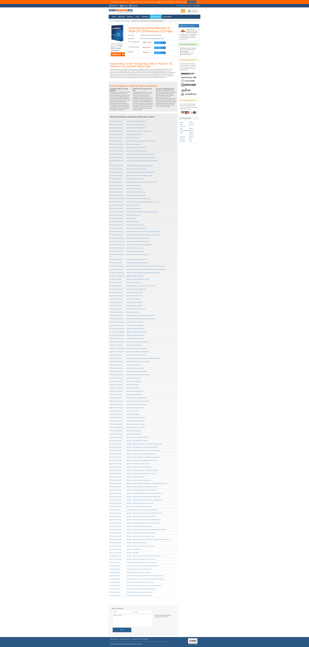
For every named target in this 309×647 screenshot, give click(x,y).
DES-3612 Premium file (115, 453)
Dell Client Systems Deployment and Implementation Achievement (143, 272)
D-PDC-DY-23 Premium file (116, 401)
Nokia (181, 132)
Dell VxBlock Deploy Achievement (135, 276)
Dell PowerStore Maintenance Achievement (138, 341)
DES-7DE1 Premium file (115, 506)
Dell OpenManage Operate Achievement (137, 348)
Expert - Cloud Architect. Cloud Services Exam (138, 463)
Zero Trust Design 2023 (133, 411)
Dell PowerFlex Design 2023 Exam (135, 391)
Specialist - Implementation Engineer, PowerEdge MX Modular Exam (144, 519)
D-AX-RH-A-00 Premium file (117, 269)
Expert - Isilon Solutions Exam (134, 549)
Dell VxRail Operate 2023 (133, 388)
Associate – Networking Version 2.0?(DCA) (137, 440)
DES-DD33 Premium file (115, 473)
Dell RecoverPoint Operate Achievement (137, 151)
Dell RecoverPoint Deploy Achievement (136, 147)
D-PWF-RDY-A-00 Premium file (117, 244)
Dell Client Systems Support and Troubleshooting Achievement (143, 211)
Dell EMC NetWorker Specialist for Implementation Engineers (142, 486)
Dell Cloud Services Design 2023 (135, 292)
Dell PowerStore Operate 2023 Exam (136, 427)
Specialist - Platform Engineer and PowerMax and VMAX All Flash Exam (144, 513)
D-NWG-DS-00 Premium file (117, 221)
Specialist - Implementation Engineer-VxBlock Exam (139, 526)
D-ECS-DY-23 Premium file (116, 378)
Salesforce (182, 136)
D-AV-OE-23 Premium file (116, 137)
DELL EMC (117, 21)
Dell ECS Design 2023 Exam (133, 414)
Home (178, 5)
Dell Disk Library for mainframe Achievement (138, 262)
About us (128, 639)
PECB (190, 141)
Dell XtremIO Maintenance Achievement (137, 332)
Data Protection (125, 21)
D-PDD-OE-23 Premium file (116, 127)
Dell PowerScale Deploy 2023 (134, 345)
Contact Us (189, 5)
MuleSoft (182, 139)
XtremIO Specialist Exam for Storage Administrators (140, 569)
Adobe (181, 122)
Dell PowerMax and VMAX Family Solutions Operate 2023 (141, 318)
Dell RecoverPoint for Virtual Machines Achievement (140, 165)
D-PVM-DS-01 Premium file (116, 188)
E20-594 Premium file (115, 579)
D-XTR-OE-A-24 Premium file (117, 335)
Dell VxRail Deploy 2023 (132, 384)
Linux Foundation (184, 130)
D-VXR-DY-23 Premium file (116, 384)
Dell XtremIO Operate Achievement (136, 335)
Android (191, 122)
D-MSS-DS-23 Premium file (116, 361)
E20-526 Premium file (115, 575)
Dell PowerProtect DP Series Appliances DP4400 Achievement (142, 160)
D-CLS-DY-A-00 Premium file (117, 272)
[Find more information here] (294, 624)
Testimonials (145, 16)
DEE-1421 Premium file (115, 549)
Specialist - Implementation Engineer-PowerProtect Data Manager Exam (145, 500)
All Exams (116, 639)
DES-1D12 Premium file (115, 496)
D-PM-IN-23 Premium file (116, 365)
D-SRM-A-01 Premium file (116, 259)
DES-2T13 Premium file (115, 546)
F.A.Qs (137, 16)
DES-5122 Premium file (115, 450)
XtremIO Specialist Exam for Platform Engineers (139, 572)
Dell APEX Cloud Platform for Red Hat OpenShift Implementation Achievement (146, 269)
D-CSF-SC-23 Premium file (116, 437)
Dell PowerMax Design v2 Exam (134, 188)
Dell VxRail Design (131, 218)
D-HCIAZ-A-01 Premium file (117, 231)
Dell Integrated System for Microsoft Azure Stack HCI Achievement (144, 231)
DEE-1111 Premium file (115, 467)
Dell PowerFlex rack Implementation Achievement (139, 244)
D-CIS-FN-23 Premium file (116, 285)
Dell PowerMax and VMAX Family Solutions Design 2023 (141, 315)
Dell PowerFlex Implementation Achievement (138, 238)
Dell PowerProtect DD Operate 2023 (136, 127)
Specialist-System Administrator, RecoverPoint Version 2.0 (141, 562)
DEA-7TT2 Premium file (116, 559)
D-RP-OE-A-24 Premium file (117, 151)
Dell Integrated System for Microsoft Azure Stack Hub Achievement (144, 234)
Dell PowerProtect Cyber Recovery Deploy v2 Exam (139, 175)
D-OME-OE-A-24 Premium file (117, 348)
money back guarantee (192, 34)
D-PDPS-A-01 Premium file (116, 154)
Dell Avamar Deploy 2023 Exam (134, 134)
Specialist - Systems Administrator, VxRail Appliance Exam (141, 532)
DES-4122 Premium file (115, 490)
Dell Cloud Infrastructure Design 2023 (136, 289)
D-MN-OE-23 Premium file (116, 417)
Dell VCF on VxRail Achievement (135, 248)
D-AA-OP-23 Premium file (116, 299)
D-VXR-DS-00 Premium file (116, 218)
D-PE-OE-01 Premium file (116, 178)
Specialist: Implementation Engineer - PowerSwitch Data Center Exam (144, 444)
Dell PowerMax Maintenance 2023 (135, 368)
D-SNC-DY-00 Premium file (116, 312)
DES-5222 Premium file (115, 444)
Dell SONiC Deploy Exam (133, 312)
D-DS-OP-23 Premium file (116, 305)
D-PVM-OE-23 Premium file (116, 318)
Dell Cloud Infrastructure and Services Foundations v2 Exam (142, 182)
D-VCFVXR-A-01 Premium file (117, 248)
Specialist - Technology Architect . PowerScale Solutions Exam (142, 447)
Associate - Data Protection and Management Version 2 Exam (142, 460)
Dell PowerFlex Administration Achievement (138, 241)
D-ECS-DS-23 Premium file (116, 414)
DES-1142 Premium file (115, 513)
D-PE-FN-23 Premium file (116, 397)
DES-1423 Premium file (115, 516)
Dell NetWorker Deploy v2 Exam (135, 295)
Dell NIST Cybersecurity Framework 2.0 (136, 228)
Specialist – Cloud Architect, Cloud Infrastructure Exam (140, 546)
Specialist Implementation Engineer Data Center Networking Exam (143, 523)
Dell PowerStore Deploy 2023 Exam (135, 424)
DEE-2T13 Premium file (115, 463)
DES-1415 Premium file (115, 447)
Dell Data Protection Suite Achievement (137, 169)
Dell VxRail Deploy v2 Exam (133, 215)
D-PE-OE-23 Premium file (116, 394)
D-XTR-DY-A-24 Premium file (117, 328)
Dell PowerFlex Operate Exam (134, 208)
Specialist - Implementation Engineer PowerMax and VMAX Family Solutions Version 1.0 (149, 539)
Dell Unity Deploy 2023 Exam (134, 430)
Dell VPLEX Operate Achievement (135, 338)
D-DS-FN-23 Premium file (116, 302)
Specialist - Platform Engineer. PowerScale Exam (139, 480)
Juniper (191, 128)
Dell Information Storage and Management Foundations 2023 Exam (143, 358)
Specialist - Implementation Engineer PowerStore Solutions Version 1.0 (144, 493)
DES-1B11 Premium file (115, 279)
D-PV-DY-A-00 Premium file (116, 251)
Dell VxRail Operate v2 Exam (134, 185)
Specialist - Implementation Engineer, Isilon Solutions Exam (141, 516)
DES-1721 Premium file (115, 503)
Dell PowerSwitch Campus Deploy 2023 (136, 404)
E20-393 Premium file (115, 509)
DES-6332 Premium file (115, 532)
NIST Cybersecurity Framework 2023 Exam (137, 437)
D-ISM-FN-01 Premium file (116, 202)
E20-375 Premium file (115, 588)
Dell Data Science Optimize (133, 299)
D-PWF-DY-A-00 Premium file (117, 238)
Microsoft (191, 130)
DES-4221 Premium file (115, 529)
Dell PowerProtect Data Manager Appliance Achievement (141, 157)
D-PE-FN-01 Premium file (116, 192)
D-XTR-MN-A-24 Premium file (117, 332)
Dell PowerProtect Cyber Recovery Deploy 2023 (139, 131)
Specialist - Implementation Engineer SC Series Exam (140, 503)
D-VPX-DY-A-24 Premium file (117, 322)
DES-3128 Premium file (115, 486)
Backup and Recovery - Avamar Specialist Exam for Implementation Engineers (146, 579)
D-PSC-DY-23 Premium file (116, 345)
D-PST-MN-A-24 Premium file (117, 341)
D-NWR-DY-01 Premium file (116, 295)
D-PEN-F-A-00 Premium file (116, 195)
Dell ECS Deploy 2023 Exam (133, 378)
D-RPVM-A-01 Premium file (116, 165)
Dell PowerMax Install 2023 (133, 365)
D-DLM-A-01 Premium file (116, 262)
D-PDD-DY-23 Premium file (116, 124)
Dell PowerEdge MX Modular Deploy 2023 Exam (138, 374)
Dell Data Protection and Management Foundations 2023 (141, 141)
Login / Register (196, 5)
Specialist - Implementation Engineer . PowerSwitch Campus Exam (143, 450)
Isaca (181, 128)
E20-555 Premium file (115, 585)
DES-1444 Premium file (115, 480)
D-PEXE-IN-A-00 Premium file (117, 351)
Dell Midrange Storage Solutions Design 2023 (138, 361)
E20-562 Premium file (115, 595)
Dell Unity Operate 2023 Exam (134, 434)
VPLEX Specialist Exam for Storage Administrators (139, 595)
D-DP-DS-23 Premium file (116, 121)
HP (189, 126)
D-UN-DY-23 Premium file (116, 430)
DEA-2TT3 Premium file (116, 536)
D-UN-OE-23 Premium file (116, 434)
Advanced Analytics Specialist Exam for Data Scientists (140, 582)
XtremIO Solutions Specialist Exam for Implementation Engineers (143, 565)
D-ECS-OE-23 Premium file (116, 381)
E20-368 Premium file (115, 565)
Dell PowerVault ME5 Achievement (135, 251)
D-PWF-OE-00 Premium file (116, 208)
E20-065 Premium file (115, 582)
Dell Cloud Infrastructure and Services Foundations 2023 (141, 285)
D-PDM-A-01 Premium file (116, 157)
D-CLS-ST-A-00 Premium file (117, 211)
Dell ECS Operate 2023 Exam (134, 381)
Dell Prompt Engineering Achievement (136, 195)
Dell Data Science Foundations (134, 302)
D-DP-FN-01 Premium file (116, 172)
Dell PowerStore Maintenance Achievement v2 (138, 198)
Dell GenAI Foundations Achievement (136, 309)
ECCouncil (182, 126)
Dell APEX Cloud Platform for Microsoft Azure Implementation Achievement (146, 266)
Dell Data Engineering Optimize (134, 305)
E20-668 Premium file (115, 572)
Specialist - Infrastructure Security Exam (137, 542)
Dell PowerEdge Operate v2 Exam (135, 178)
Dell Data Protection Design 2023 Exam (136, 121)
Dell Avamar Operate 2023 (133, 137)
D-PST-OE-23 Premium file (116, 427)
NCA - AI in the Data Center (134, 282)
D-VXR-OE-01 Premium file (116, 185)
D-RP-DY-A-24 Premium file (116, 147)
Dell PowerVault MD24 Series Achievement (137, 254)
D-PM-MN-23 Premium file (116, 368)
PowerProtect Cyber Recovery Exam (136, 476)
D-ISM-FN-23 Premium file (116, 358)
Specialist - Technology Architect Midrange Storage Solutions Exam (143, 496)
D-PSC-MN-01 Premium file (116, 225)
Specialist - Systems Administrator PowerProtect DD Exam (141, 473)
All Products (121, 16)
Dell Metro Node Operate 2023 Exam (136, 417)
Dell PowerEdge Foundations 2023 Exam (137, 397)
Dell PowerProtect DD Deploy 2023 (135, 124)
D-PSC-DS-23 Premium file (116, 421)
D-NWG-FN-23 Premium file (116, 407)
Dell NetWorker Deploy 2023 (134, 144)
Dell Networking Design (132, 221)
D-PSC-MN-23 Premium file (116, 371)
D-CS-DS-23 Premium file (116, 292)
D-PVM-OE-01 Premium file (116, 205)
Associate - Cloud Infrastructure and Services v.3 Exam (140, 536)
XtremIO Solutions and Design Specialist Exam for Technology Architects (145, 575)
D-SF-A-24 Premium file (115, 355)
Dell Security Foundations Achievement (136, 355)
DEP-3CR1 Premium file (115, 476)
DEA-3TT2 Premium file (116, 460)
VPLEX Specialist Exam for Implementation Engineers (140, 592)
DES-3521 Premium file (115, 500)
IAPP (190, 139)
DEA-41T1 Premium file (115, 552)
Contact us (122, 639)
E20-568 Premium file (115, 569)
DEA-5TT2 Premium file (116, 440)
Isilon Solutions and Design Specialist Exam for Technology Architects (144, 585)
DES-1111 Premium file (115, 483)
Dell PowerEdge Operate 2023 (134, 394)
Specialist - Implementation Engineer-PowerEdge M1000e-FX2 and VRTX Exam (146, 529)
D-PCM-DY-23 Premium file (116, 404)
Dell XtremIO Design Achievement (135, 325)
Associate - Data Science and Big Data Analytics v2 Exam (141, 559)
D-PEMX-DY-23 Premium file (117, 374)
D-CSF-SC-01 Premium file (116, 228)
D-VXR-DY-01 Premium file (116, 215)
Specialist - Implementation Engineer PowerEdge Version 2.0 (142, 490)
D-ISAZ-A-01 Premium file (116, 234)
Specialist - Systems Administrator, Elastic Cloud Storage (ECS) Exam (144, 556)
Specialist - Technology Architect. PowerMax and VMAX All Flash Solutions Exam (147, 483)
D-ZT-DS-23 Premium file (116, 411)
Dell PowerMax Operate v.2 (133, 205)
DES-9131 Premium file (115, 542)
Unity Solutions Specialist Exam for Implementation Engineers (142, 509)
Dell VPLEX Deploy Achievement (135, 322)
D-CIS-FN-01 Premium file (116, 182)
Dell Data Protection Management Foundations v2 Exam (141, 172)
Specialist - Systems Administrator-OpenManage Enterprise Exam (143, 457)
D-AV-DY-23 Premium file (116, 134)
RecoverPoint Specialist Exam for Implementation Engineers (142, 588)
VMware (191, 136)
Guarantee (182, 5)
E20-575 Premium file (115, 562)
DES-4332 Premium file (115, 457)
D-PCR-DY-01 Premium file (116, 175)
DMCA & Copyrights (143, 639)
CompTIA (191, 124)
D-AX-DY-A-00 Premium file (116, 266)
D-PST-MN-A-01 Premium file (117, 198)
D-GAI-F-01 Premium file (116, 309)
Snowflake (182, 141)
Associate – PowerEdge (133, 552)
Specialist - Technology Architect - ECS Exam (138, 279)
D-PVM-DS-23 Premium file (116, 315)
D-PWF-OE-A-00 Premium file (117, 241)
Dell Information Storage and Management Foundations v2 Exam (143, 202)
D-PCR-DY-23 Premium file (116, 131)
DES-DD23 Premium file (115, 470)
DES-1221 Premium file (115, 493)
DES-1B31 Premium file (115, 556)
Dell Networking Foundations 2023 (135, 407)
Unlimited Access (156, 16)
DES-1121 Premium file (115, 539)
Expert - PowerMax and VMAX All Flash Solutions (139, 467)
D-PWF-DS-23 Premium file (116, 391)
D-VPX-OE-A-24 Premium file (117, 338)
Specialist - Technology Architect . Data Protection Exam (141, 453)
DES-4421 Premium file (115, 519)
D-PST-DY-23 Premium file (116, 424)
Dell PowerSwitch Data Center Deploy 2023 (138, 401)
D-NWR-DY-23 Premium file (116, 144)
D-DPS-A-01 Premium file (116, 169)
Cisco (181, 124)
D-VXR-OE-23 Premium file (116, 388)
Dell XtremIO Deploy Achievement (135, 328)
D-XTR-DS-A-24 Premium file (117, 325)
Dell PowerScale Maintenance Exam (135, 225)
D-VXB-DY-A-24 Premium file (117, 276)
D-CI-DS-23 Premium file (116, 289)
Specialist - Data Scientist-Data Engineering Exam (139, 506)
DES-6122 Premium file (115, 526)
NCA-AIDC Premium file (116, 282)
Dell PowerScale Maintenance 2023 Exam (137, 371)
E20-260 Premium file (115, 592)
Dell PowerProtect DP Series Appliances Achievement (140, 154)
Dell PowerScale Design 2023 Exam (135, 421)
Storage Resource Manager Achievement (137, 259)
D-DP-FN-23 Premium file (116, 141)
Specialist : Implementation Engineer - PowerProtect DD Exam (142, 470)
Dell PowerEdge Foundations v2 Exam (136, 192)
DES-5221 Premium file (115, 523)
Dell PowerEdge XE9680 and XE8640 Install (137, 351)
